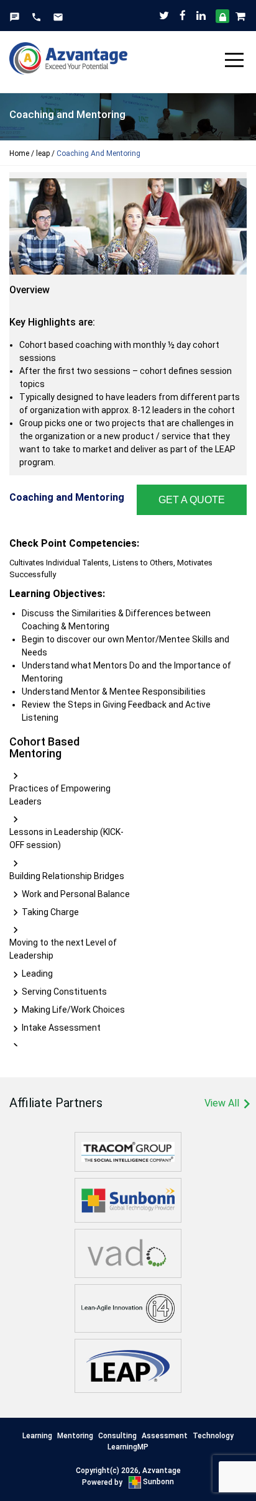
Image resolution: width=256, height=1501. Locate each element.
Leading (37, 974)
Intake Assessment (61, 1028)
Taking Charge (50, 912)
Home (19, 153)
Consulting (117, 1435)
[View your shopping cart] (241, 15)
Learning (37, 1435)
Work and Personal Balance (76, 894)
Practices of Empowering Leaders (60, 794)
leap (43, 153)
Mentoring (75, 1435)
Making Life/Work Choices (73, 1010)
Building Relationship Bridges (66, 876)
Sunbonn (157, 1481)
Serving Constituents (64, 992)
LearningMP (128, 1447)
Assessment (165, 1435)
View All (225, 1104)
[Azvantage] (68, 53)
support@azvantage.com (58, 17)
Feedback (14, 17)
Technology (213, 1435)
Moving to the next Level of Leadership (63, 949)
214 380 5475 (36, 17)
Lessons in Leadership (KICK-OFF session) (66, 838)
